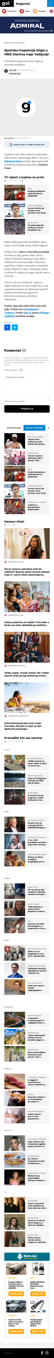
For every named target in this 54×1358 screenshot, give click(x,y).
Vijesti (27, 11)
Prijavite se (27, 408)
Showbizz (42, 11)
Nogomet (23, 3)
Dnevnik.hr (12, 11)
